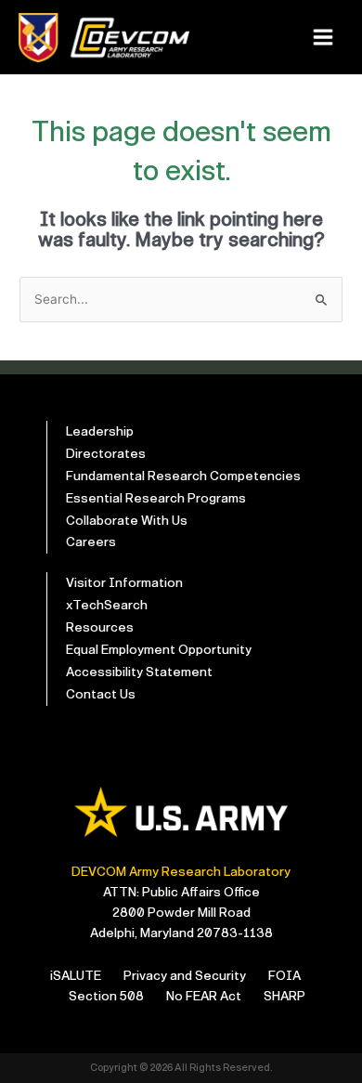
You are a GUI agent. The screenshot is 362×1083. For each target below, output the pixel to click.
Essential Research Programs (156, 498)
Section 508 (106, 996)
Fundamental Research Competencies (183, 476)
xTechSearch (107, 605)
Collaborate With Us (126, 520)
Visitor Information (124, 583)
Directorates (106, 454)
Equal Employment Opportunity (159, 650)
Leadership (100, 431)
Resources (100, 627)
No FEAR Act (203, 996)
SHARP (284, 996)
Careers (91, 542)
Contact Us (101, 694)
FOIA (284, 976)
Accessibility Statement (139, 672)
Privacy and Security (184, 976)
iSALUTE (75, 976)
